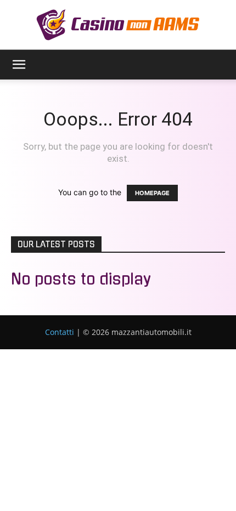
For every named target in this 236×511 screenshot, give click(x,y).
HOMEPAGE (152, 193)
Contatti (59, 332)
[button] (18, 65)
